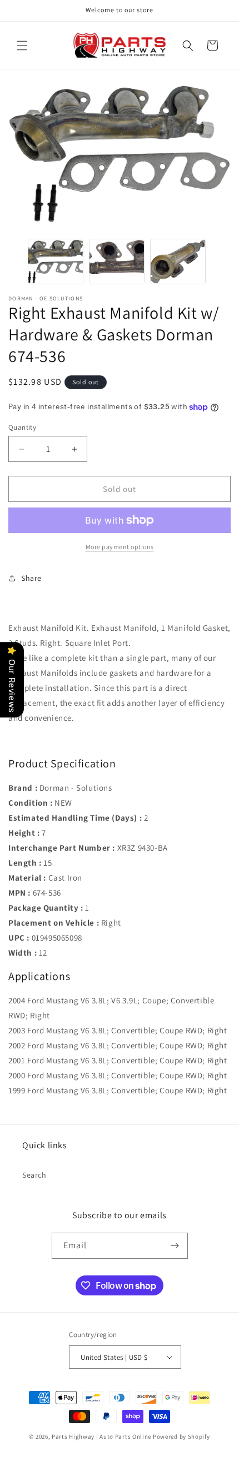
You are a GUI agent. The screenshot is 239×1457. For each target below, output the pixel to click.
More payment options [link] (120, 546)
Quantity (22, 427)
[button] (22, 45)
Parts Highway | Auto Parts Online (101, 1436)
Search (34, 1175)
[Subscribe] (175, 1246)
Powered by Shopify (181, 1436)
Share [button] (31, 578)
